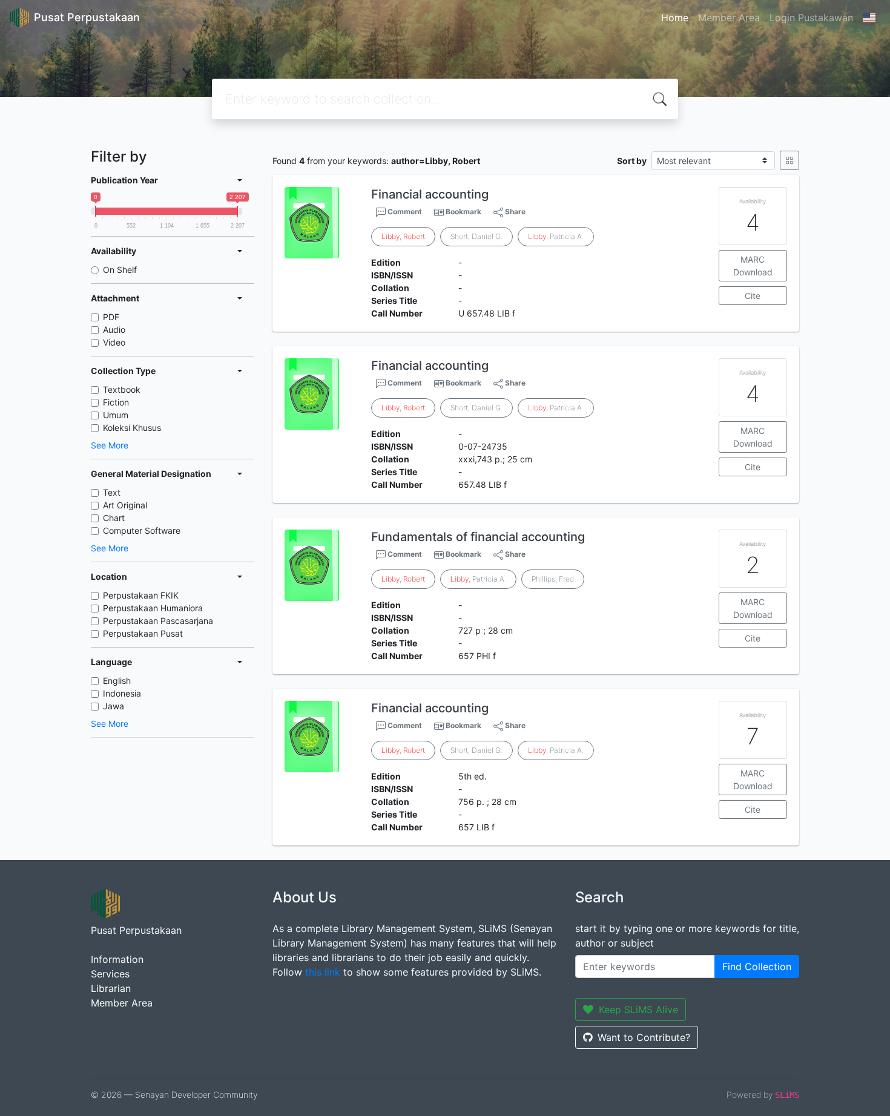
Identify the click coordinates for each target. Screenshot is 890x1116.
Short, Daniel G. (476, 236)
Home (674, 17)
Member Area (729, 17)
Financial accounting (430, 194)
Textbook (121, 389)
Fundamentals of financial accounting (478, 537)
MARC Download (753, 265)
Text (111, 492)
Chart (114, 518)
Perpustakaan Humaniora (153, 608)
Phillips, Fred (553, 578)
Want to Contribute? (644, 1037)
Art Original (125, 505)
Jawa (113, 706)
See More (109, 445)
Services (110, 974)
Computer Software (141, 530)
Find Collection (756, 966)
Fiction (116, 402)
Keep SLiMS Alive (638, 1009)
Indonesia (122, 693)
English (117, 680)
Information (117, 959)
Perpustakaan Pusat (143, 633)
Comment (404, 211)
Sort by (632, 161)
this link (322, 972)
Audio (114, 329)
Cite (752, 295)
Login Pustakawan (811, 17)
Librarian (111, 988)
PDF (111, 317)
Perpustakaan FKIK (141, 595)
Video (114, 342)
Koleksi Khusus (132, 427)
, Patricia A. (556, 236)
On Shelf (120, 269)
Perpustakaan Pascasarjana (158, 620)
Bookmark (463, 211)
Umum (115, 415)
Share (514, 211)
